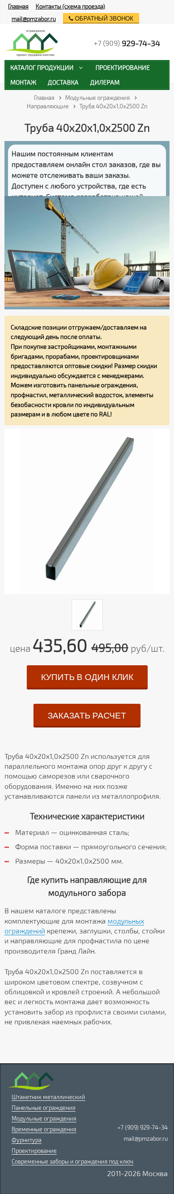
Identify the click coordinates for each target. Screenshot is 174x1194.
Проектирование (34, 1150)
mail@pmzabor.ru (34, 18)
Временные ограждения (44, 1129)
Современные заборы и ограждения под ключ (72, 1161)
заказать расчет (87, 715)
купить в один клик (87, 677)
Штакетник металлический (48, 1096)
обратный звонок (103, 18)
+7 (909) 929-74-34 (142, 1127)
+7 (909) (127, 43)
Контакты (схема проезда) (70, 6)
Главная (18, 6)
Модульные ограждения (44, 1118)
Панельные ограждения (43, 1107)
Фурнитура (26, 1139)
